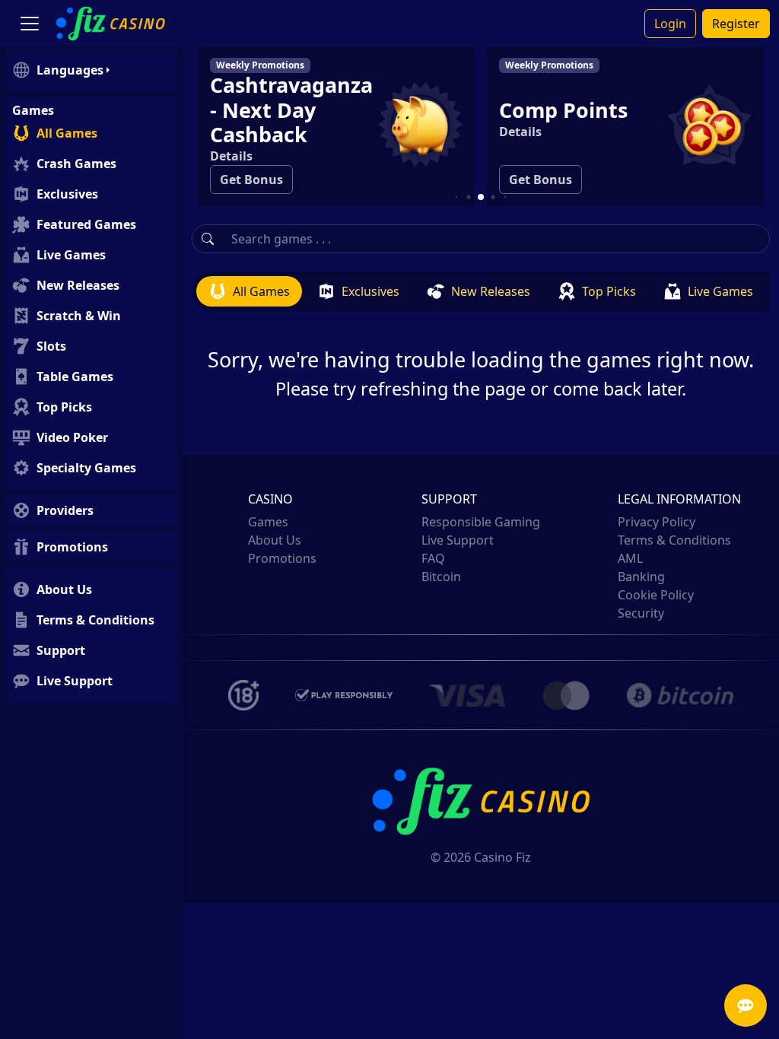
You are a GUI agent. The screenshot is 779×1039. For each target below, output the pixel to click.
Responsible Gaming (480, 521)
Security (641, 613)
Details (445, 131)
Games (268, 521)
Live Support (457, 540)
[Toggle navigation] (29, 23)
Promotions (282, 558)
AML (630, 558)
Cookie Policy (656, 594)
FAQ (433, 558)
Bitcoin (441, 576)
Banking (641, 576)
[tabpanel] (481, 355)
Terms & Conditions (674, 540)
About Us (274, 540)
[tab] (249, 291)
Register (736, 23)
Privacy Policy (656, 521)
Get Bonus (466, 179)
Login (670, 23)
